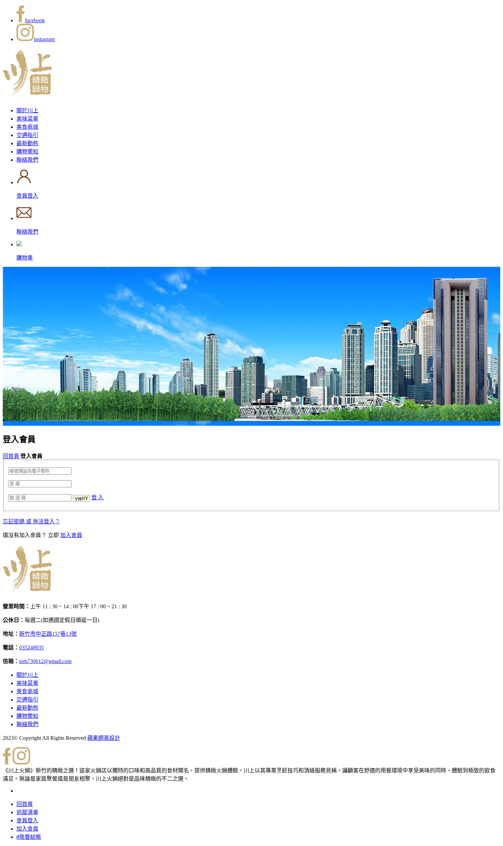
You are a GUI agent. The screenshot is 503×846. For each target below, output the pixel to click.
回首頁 (11, 456)
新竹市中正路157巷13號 (48, 634)
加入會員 (71, 535)
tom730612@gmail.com (45, 661)
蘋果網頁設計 (103, 738)
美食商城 (27, 127)
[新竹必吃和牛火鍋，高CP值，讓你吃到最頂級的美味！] (27, 92)
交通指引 (27, 135)
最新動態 (27, 143)
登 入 (97, 497)
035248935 (31, 647)
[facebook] (7, 763)
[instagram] (21, 763)
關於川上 (27, 110)
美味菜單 (27, 119)
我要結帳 (28, 837)
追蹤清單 (27, 812)
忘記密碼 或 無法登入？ (31, 521)
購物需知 (27, 151)
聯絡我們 (27, 160)
